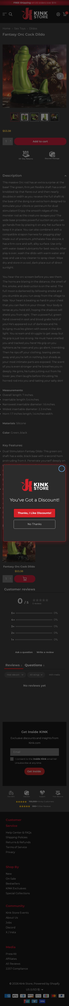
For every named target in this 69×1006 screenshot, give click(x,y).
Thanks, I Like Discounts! (34, 513)
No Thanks (34, 524)
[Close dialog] (62, 468)
